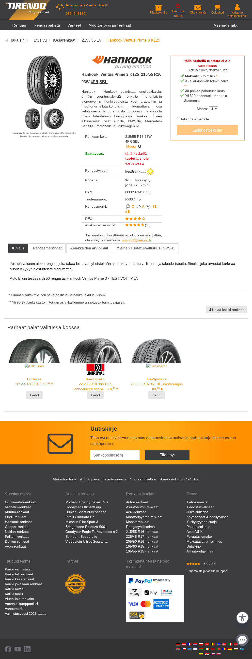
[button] (242, 617)
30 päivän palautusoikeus (106, 479)
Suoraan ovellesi (143, 479)
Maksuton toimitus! (67, 479)
